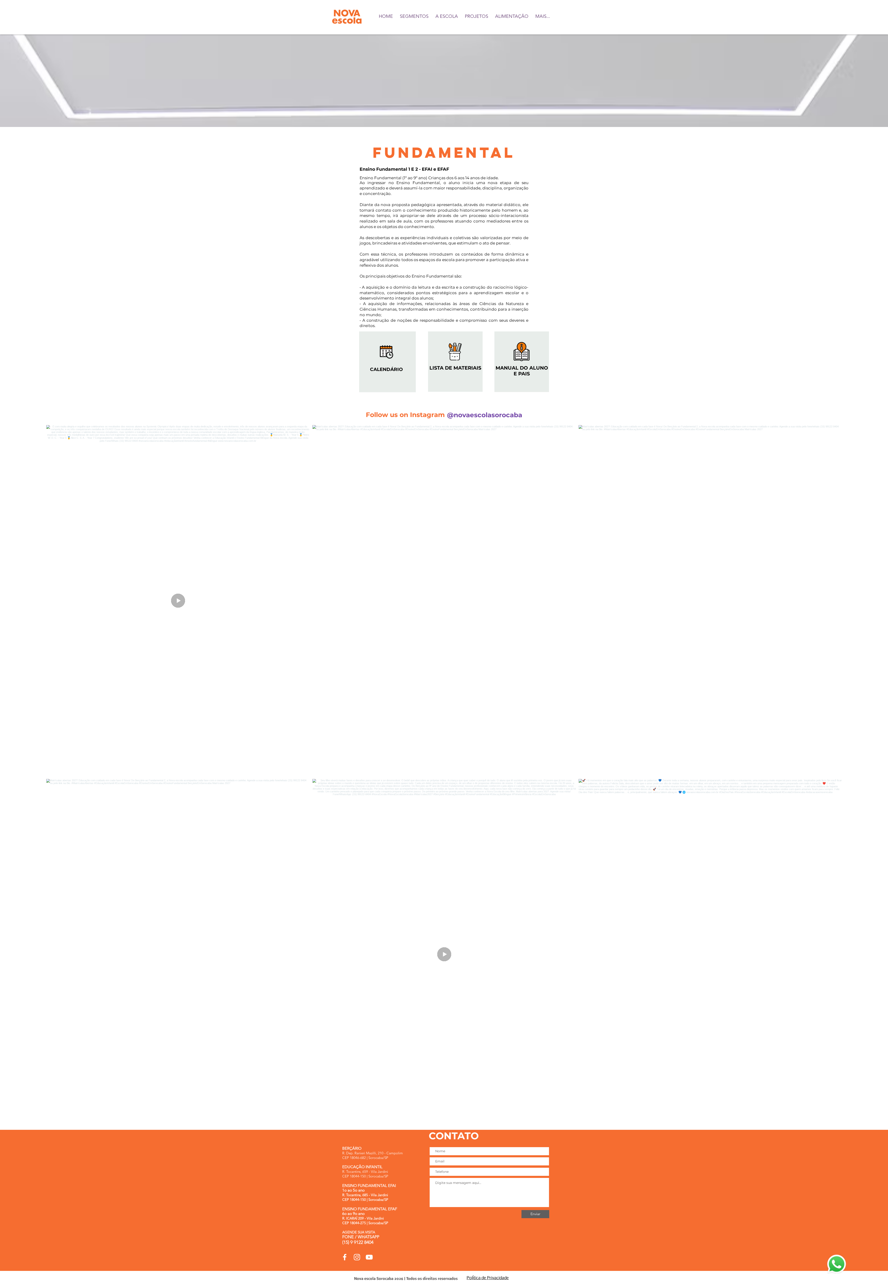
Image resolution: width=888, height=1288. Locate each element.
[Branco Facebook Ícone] (344, 1257)
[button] (414, 16)
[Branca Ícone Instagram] (357, 1257)
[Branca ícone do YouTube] (369, 1257)
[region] (387, 361)
